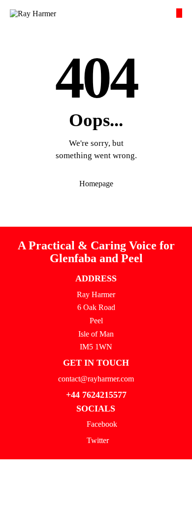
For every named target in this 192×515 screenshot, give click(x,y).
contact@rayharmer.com (96, 379)
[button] (179, 13)
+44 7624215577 (96, 394)
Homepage (96, 183)
